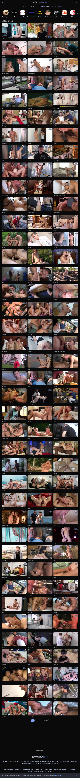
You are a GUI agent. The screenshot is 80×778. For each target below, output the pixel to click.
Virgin (55, 421)
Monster (30, 126)
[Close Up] (65, 292)
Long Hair (4, 647)
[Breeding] (14, 344)
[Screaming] (14, 518)
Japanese (4, 682)
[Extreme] (14, 310)
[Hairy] (14, 257)
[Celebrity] (14, 136)
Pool (29, 438)
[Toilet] (14, 692)
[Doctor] (65, 640)
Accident (55, 664)
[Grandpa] (65, 31)
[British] (14, 101)
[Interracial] (65, 362)
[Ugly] (40, 292)
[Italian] (65, 396)
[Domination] (14, 431)
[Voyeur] (14, 362)
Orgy (54, 73)
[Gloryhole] (65, 431)
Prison (3, 543)
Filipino (4, 664)
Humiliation (56, 212)
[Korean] (40, 483)
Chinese (4, 212)
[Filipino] (14, 657)
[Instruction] (40, 553)
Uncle (29, 247)
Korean (30, 491)
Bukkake (55, 491)
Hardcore (4, 630)
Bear (54, 178)
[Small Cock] (40, 257)
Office (3, 473)
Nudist (55, 247)
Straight (30, 39)
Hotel (29, 143)
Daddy (55, 91)
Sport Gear (5, 717)
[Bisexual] (40, 275)
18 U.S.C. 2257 (72, 769)
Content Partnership (40, 771)
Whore (3, 456)
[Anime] (40, 570)
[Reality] (65, 692)
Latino (55, 334)
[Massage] (14, 118)
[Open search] (77, 2)
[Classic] (40, 84)
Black (54, 143)
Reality (55, 699)
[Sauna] (14, 153)
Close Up (56, 299)
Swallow (4, 404)
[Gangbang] (40, 205)
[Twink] (40, 153)
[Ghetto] (14, 327)
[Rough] (14, 240)
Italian (55, 404)
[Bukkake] (65, 483)
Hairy (3, 265)
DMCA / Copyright (8, 769)
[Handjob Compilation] (65, 188)
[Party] (40, 310)
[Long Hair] (14, 640)
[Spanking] (40, 396)
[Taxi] (14, 588)
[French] (40, 223)
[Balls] (65, 709)
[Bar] (65, 588)
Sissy (54, 230)
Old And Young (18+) (7, 39)
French (30, 230)
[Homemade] (40, 449)
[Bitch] (65, 518)
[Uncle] (40, 240)
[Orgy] (65, 66)
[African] (65, 605)
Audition (4, 421)
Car (28, 543)
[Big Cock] (65, 49)
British (3, 108)
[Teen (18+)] (14, 223)
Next (46, 721)
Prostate (55, 265)
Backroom (30, 647)
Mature (55, 456)
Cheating (4, 577)
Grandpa (56, 39)
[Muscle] (40, 605)
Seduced (55, 126)
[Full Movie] (14, 49)
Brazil (55, 630)
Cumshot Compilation (59, 351)
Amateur (56, 282)
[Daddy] (65, 84)
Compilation (31, 73)
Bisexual (30, 282)
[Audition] (14, 414)
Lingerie (30, 351)
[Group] (14, 501)
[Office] (14, 466)
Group (3, 508)
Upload (30, 771)
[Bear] (65, 170)
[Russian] (14, 379)
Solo (29, 195)
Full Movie (5, 56)
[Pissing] (65, 501)
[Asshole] (40, 327)
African (55, 612)
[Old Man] (65, 310)
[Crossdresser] (14, 66)
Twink (29, 160)
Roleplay (55, 682)
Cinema (30, 525)
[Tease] (65, 466)
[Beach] (14, 483)
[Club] (40, 362)
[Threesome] (14, 188)
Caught (4, 178)
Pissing (55, 508)
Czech (55, 560)
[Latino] (65, 327)
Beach (3, 491)
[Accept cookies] (76, 775)
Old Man (55, 317)
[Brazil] (65, 622)
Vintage (30, 108)
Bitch (54, 525)
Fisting (29, 473)
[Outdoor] (14, 292)
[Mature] (65, 449)
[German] (40, 588)
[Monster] (40, 118)
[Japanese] (14, 675)
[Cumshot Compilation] (65, 344)
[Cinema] (40, 518)
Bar (54, 595)
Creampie (56, 108)
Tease (55, 473)
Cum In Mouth (32, 630)
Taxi (3, 595)
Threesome (5, 195)
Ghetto (4, 334)
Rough (3, 247)
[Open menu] (2, 2)
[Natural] (14, 553)
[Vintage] (40, 101)
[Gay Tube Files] (40, 2)
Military (55, 386)
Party (29, 317)
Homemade (31, 456)
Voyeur (4, 369)
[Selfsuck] (65, 570)
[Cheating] (14, 570)
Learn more (57, 775)
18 (28, 56)
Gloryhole (56, 438)
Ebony (29, 664)
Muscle (30, 612)
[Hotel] (40, 136)
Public (29, 508)
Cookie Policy (38, 769)
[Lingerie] (40, 344)
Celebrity (4, 143)
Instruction (31, 560)
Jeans (29, 386)
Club (29, 369)
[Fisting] (40, 466)
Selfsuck (55, 577)
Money (4, 91)
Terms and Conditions (60, 769)
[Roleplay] (65, 675)
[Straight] (40, 31)
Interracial (56, 369)
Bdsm (3, 282)
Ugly (29, 299)
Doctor (55, 647)
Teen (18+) (4, 230)
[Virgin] (65, 414)
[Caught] (14, 170)
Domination (5, 438)
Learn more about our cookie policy (66, 761)
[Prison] (14, 535)
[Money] (14, 84)
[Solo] (40, 188)
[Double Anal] (40, 692)
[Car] (40, 535)
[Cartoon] (40, 414)
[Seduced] (65, 118)
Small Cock (31, 265)
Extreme (4, 317)
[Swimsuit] (40, 709)
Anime (29, 577)
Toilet (3, 699)
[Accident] (65, 657)
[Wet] (14, 605)
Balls (54, 717)
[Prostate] (65, 257)
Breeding (4, 351)
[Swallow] (14, 396)
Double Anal (31, 699)
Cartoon (30, 421)
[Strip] (65, 535)
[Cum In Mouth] (40, 622)
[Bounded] (40, 675)
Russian (4, 386)
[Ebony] (40, 657)
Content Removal (28, 769)
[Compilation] (40, 66)
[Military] (65, 379)
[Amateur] (65, 275)
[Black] (65, 136)
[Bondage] (40, 170)
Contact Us (18, 769)
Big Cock (55, 56)
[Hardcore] (14, 622)
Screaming (5, 525)
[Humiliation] (65, 205)
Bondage (30, 178)
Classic (29, 91)
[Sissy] (65, 223)
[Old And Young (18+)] (14, 31)
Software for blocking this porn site (32, 763)
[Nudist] (65, 240)
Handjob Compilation (59, 195)
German (30, 595)
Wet (3, 612)
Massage (4, 126)
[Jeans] (40, 379)
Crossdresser (5, 73)
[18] (40, 49)
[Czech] (65, 553)
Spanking (30, 404)
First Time (56, 160)
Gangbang (31, 212)
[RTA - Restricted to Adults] (50, 771)
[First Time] (65, 153)
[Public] (40, 501)
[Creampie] (65, 101)
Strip (54, 543)
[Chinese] (14, 205)
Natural (4, 560)
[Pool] (40, 431)
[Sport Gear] (14, 709)
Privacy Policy (48, 769)
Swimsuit (30, 717)
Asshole (30, 334)
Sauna (3, 160)
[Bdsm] (14, 275)
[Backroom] (40, 640)
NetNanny (48, 763)
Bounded (30, 682)
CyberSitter (55, 763)
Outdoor (4, 299)
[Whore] (14, 449)
